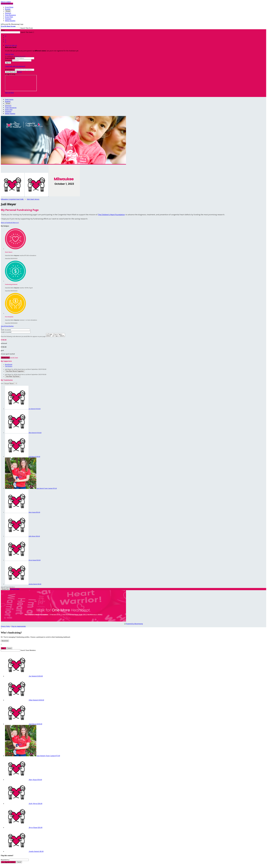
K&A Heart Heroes (33, 199)
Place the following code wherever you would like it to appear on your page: (23, 336)
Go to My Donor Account (8, 26)
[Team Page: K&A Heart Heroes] (37, 196)
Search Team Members (28, 650)
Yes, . (3, 648)
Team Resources (10, 15)
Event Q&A (9, 17)
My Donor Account (19, 56)
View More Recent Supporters (15, 371)
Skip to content (6, 2)
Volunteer (8, 19)
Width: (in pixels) (5, 330)
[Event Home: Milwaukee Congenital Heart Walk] (64, 196)
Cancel (9, 648)
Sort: (2, 383)
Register (7, 9)
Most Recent (8, 364)
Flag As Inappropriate (18, 626)
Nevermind (5, 641)
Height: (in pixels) (6, 332)
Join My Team (14, 357)
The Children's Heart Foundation (111, 214)
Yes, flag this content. (8, 862)
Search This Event (27, 28)
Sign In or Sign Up (11, 45)
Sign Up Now (9, 54)
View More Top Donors (13, 376)
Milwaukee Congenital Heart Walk (12, 199)
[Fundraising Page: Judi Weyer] (13, 196)
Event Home (9, 7)
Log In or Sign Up (7, 3)
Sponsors (8, 13)
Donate (8, 11)
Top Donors (8, 366)
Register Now (14, 589)
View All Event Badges (7, 326)
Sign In (19, 72)
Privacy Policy (5, 626)
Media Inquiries (10, 21)
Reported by (5, 860)
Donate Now (5, 357)
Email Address (9, 58)
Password (8, 60)
